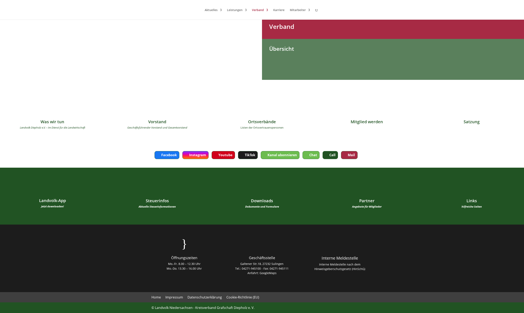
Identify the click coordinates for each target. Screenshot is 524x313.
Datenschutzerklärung (204, 297)
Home (156, 297)
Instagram (197, 155)
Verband (258, 10)
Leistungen (235, 10)
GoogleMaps (268, 273)
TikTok (250, 155)
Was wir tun (52, 121)
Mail (351, 155)
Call (332, 155)
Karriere (279, 10)
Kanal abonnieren (282, 155)
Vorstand (157, 121)
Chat (313, 155)
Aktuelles (211, 10)
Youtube (225, 155)
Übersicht (281, 48)
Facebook (169, 155)
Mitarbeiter (298, 10)
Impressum (174, 297)
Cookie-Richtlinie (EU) (242, 297)
